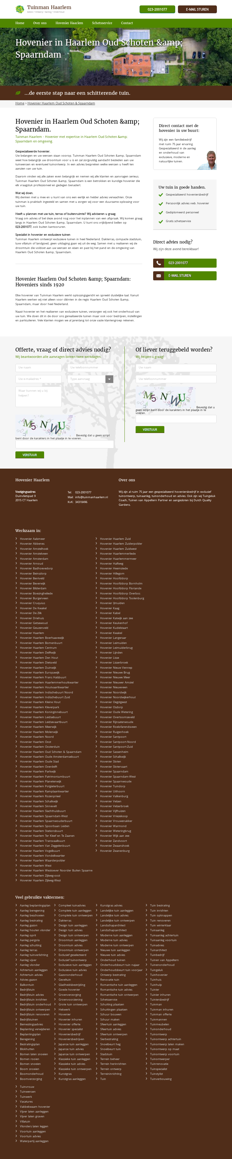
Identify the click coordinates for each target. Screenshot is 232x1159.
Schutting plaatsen (112, 1004)
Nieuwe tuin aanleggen (115, 950)
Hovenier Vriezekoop (114, 816)
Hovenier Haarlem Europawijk (40, 672)
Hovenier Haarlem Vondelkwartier (42, 856)
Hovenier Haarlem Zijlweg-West (40, 880)
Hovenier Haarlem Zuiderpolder (121, 544)
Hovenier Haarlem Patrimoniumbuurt (45, 777)
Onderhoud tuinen (112, 960)
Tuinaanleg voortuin (163, 940)
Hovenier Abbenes (32, 544)
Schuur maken (110, 1019)
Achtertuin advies (31, 975)
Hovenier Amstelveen (34, 554)
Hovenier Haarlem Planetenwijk (40, 781)
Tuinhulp (156, 985)
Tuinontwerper (160, 1059)
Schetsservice (108, 1000)
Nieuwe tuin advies (112, 955)
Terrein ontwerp (110, 1069)
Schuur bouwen (110, 1014)
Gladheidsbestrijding (72, 985)
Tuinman (156, 1004)
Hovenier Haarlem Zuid (115, 539)
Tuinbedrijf (157, 955)
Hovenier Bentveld (32, 578)
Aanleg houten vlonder (35, 930)
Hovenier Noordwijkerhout (118, 697)
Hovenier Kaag (109, 608)
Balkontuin (27, 985)
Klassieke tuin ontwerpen (75, 1069)
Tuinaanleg (157, 930)
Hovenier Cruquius (32, 603)
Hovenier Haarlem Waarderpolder (42, 860)
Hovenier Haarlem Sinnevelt (38, 806)
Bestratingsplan (30, 1044)
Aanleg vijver (28, 960)
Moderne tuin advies (113, 940)
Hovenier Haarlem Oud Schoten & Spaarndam (51, 752)
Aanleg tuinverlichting (34, 955)
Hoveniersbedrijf (69, 1034)
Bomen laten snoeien (34, 1054)
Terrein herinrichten (113, 1064)
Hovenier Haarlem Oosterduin (40, 747)
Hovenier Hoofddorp (114, 578)
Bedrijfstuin (27, 990)
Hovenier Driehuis (32, 618)
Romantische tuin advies (116, 990)
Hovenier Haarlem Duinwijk (38, 668)
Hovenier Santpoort (113, 737)
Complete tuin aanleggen (75, 911)
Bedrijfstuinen (29, 1019)
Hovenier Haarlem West (35, 866)
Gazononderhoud (70, 975)
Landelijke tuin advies (114, 915)
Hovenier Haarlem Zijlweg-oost (40, 876)
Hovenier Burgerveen (34, 598)
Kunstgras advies (111, 905)
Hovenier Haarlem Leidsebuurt (40, 717)
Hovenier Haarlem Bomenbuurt (41, 643)
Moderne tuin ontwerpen (117, 945)
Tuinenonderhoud (162, 965)
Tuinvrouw (27, 1087)
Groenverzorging (70, 995)
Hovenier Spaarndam (114, 771)
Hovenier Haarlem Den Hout (39, 658)
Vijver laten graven (32, 1116)
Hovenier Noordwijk (113, 692)
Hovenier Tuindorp (112, 786)
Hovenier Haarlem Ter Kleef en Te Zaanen (47, 836)
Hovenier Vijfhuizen (113, 811)
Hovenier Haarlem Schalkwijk (39, 801)
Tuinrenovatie (159, 1064)
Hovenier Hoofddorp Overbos (120, 593)
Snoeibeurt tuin (110, 1049)
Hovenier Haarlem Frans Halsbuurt (43, 677)
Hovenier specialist (71, 1029)
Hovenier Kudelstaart (114, 628)
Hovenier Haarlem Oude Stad (39, 761)
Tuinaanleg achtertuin (164, 935)
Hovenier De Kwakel (33, 608)
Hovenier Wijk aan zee (114, 836)
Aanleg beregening (32, 911)
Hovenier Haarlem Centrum (38, 648)
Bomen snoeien (30, 1064)
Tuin (103, 1079)
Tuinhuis (155, 980)
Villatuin (25, 1121)
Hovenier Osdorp (111, 707)
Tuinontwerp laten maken (167, 1044)
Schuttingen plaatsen (113, 1010)
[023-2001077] (157, 9)
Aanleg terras (28, 950)
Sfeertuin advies (110, 1029)
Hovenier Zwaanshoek (114, 846)
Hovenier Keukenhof (113, 623)
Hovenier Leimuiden (113, 643)
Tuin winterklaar (160, 925)
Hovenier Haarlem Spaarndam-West (44, 816)
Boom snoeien (29, 1069)
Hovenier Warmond (113, 826)
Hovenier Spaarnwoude (115, 781)
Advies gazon (28, 980)
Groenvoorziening (70, 1000)
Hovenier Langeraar (113, 638)
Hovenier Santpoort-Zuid (116, 747)
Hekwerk (64, 1010)
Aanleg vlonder (30, 965)
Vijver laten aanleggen (34, 1112)
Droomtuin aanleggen (73, 940)
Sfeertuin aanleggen (113, 1024)
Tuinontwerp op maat (164, 1049)
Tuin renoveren (160, 921)
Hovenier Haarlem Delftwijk (38, 653)
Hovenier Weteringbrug (115, 831)
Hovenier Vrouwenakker (116, 821)
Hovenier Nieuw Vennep (116, 668)
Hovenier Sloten (110, 761)
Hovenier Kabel (110, 613)
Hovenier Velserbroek (114, 806)
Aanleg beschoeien (32, 915)
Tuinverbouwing (161, 1079)
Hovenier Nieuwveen (113, 687)
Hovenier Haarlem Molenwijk (39, 732)
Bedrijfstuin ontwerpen (35, 1010)
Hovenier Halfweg (111, 564)
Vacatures (26, 1102)
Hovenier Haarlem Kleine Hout (40, 702)
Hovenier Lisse (109, 658)
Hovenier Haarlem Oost (35, 742)
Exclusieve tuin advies (73, 970)
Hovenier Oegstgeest (113, 702)
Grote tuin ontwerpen (73, 1004)
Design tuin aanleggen (73, 925)
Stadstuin (106, 1054)
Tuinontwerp (158, 1034)
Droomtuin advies (70, 945)
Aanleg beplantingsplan (35, 905)
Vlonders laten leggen (34, 1126)
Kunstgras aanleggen (72, 1079)
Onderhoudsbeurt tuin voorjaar (121, 970)
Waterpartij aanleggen (34, 1141)
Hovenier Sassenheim (114, 752)
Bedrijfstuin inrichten (33, 1000)
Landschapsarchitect (113, 930)
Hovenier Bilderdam (33, 588)
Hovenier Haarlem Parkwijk (38, 771)
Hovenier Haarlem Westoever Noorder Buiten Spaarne (56, 870)
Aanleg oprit (28, 935)
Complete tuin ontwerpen (76, 915)
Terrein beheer (110, 1059)
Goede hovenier (69, 990)
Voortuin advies (30, 1136)
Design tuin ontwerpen (74, 935)
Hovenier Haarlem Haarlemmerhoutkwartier (49, 682)
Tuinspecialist (158, 1069)
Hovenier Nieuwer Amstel (117, 682)
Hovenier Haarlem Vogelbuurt (40, 851)
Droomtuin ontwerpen (74, 950)
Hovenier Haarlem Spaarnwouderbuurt (46, 821)
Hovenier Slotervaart (113, 767)
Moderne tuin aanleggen (116, 935)
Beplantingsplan (30, 1034)
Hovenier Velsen (110, 801)
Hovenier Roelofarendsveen (118, 727)
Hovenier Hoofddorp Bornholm (121, 583)
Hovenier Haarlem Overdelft (38, 767)
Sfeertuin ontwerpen (113, 1034)
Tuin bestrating (160, 905)
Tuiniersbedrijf (159, 1000)
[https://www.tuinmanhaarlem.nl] (44, 9)
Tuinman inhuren (161, 1010)
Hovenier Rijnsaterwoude (116, 722)
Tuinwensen (28, 1092)
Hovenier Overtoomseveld (117, 717)
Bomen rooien (29, 1059)
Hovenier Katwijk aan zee (116, 618)
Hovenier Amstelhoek (34, 549)
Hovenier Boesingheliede (36, 593)
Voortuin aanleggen (33, 1131)
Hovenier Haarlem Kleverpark (39, 707)
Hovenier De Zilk (31, 613)
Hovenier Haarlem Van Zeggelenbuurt (45, 846)
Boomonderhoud (32, 1074)
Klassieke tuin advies (72, 1064)
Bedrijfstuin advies (32, 995)
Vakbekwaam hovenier (35, 1107)
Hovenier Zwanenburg (115, 851)
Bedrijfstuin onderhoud (35, 1004)
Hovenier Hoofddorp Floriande (120, 588)
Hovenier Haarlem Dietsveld (38, 663)
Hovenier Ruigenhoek (114, 732)
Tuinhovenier (159, 975)
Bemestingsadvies (31, 1024)
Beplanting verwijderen (35, 1029)
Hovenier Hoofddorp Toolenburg (122, 598)
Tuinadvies (157, 945)
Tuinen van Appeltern (164, 960)
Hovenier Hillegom (112, 574)
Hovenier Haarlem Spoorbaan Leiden (44, 826)
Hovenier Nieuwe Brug (115, 672)
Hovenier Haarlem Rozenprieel (40, 796)
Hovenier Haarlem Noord (37, 737)
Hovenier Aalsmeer (32, 539)
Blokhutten (27, 1049)
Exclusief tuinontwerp (73, 960)
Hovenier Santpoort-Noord (118, 742)
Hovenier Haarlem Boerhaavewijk (42, 638)
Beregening (27, 1039)
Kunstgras (65, 1074)
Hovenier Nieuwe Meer (115, 677)
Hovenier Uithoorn (112, 791)
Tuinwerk (26, 1097)
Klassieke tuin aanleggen (74, 1059)
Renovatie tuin (109, 980)
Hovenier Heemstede (114, 568)
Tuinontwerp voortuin (164, 1054)
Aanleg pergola (30, 940)
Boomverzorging (31, 1079)
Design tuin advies (70, 930)
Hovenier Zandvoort (113, 841)
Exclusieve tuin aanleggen (75, 965)
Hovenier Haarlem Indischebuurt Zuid (45, 697)
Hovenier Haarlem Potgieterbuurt (42, 786)
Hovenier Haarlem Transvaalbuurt (42, 841)
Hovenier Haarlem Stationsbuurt (41, 831)
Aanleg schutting (30, 945)
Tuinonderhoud (160, 1029)
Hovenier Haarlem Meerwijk (38, 727)
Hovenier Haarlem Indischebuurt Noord (46, 692)
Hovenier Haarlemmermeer (118, 559)
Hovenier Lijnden (111, 653)
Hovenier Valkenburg (114, 796)
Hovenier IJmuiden (112, 603)
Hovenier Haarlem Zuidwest (118, 549)
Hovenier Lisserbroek (114, 663)
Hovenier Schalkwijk (113, 757)
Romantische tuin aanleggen (118, 985)
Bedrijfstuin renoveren (35, 1014)
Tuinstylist (156, 1074)
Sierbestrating (109, 1039)
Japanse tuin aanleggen (74, 1044)
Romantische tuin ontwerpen (119, 995)
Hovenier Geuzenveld (34, 628)
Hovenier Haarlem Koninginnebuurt (44, 712)
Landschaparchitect (112, 925)
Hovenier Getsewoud (34, 623)
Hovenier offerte (69, 1024)
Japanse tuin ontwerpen (74, 1054)
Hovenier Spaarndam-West (118, 777)
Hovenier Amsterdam (34, 559)
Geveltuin (65, 980)
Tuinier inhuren (160, 995)
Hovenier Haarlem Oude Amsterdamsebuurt (49, 757)
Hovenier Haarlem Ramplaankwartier (44, 791)
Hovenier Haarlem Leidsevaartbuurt (43, 722)
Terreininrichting (110, 1074)
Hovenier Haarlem (32, 633)
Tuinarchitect (158, 950)
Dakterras (65, 921)
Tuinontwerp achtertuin (165, 1039)
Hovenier (65, 1014)
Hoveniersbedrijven (71, 1039)
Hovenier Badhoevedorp (36, 568)
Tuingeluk (156, 970)
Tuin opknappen (161, 915)
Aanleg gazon (28, 925)
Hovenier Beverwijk (32, 583)
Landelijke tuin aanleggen (117, 911)
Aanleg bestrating (31, 921)
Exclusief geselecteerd (72, 955)
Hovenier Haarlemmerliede (118, 554)
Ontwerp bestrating (113, 975)
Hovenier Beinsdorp (33, 574)
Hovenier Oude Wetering (116, 712)
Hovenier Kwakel (111, 633)
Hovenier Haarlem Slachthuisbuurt (43, 811)
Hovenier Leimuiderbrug (116, 648)
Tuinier (154, 990)
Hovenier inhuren (70, 1019)
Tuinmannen (158, 1019)
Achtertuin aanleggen (34, 970)
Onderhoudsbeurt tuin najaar (120, 965)
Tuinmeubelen (159, 1024)
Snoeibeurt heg (110, 1044)
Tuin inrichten (159, 911)
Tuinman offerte (161, 1014)
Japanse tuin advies (71, 1049)
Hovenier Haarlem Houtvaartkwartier (44, 687)
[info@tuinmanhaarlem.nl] (197, 9)
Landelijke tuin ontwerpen (117, 921)
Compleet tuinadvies (72, 905)
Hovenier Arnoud (31, 564)
